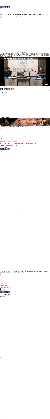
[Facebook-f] (1, 7)
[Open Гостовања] (27, 10)
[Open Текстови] (17, 10)
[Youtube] (5, 7)
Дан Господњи (3, 279)
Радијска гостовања (7, 86)
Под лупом (2, 283)
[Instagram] (7, 7)
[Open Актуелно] (12, 10)
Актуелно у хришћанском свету (6, 281)
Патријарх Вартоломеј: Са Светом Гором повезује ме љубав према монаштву (14, 126)
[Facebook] (1, 149)
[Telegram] (3, 7)
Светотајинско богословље (5, 276)
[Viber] (9, 7)
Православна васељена (4, 285)
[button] (1, 89)
